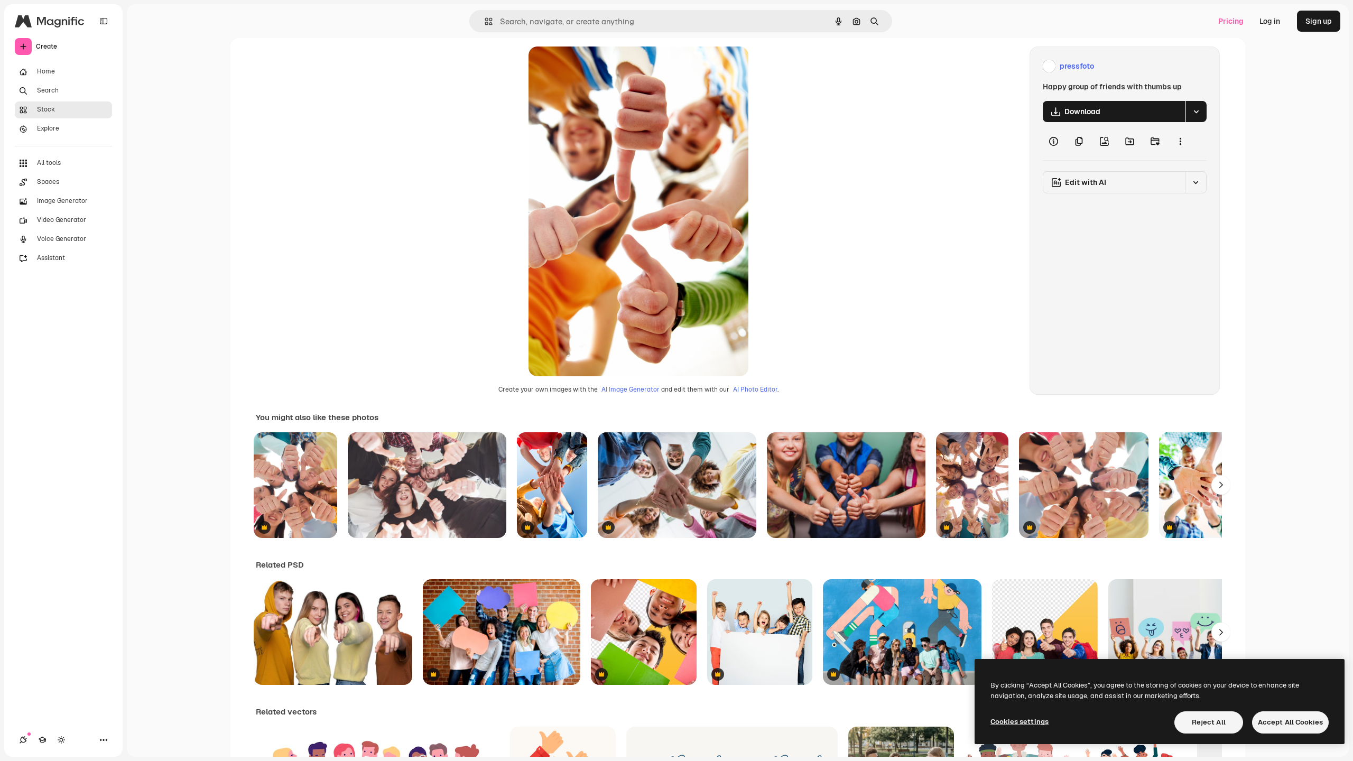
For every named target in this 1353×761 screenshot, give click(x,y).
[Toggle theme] (61, 739)
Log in (1269, 21)
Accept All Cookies (1290, 722)
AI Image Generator (630, 389)
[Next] (1220, 485)
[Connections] (23, 739)
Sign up (1318, 21)
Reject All (1209, 722)
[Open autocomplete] (484, 21)
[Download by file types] (1196, 111)
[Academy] (42, 739)
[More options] (1180, 141)
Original (596, 66)
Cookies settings (1019, 721)
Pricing (1231, 21)
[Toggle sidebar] (103, 21)
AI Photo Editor (755, 389)
